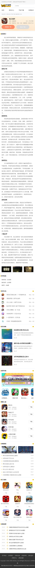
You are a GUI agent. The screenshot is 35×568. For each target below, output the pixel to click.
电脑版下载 (8, 27)
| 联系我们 (10, 555)
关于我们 (4, 555)
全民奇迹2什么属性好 (9, 466)
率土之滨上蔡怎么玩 (8, 469)
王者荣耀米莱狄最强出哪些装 (11, 461)
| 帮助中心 (14, 558)
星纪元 (10, 405)
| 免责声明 (24, 555)
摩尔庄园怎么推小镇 (8, 464)
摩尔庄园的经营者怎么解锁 (10, 455)
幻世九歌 (11, 427)
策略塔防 (17, 14)
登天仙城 (11, 419)
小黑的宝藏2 (12, 434)
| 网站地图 (21, 558)
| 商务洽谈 (17, 555)
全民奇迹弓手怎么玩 (8, 458)
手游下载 (13, 14)
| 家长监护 (30, 555)
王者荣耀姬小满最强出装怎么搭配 (12, 475)
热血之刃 (11, 412)
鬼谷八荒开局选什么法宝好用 (11, 472)
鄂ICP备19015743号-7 (7, 565)
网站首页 (8, 14)
